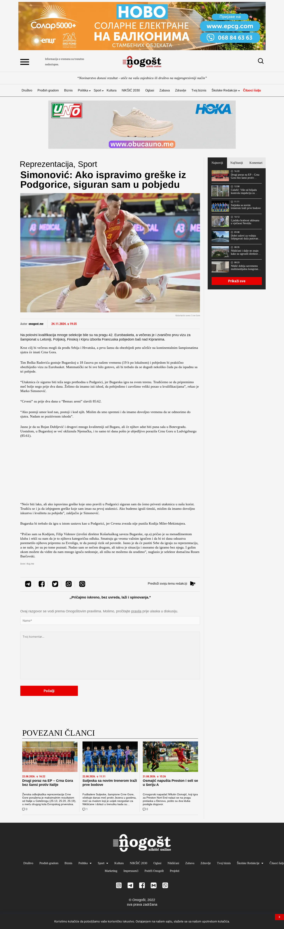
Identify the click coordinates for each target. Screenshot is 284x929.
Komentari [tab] (255, 162)
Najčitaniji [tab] (236, 162)
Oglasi (149, 90)
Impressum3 (130, 870)
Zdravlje (180, 90)
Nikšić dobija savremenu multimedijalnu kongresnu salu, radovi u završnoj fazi (245, 268)
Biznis (68, 90)
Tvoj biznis (198, 90)
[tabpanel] (237, 228)
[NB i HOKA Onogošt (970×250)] (142, 125)
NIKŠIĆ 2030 (131, 90)
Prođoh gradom (48, 90)
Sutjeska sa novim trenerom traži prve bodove (246, 207)
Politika (83, 90)
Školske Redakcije (224, 90)
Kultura (111, 90)
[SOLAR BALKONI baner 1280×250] (142, 26)
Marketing (111, 870)
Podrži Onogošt (154, 870)
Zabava (164, 90)
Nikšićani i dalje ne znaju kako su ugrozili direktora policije (245, 252)
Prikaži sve (236, 281)
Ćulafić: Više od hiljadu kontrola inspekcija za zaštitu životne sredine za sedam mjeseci (244, 192)
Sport (97, 90)
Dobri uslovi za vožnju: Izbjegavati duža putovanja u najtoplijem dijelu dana (245, 237)
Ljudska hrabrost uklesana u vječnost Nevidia (245, 222)
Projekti (174, 870)
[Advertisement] (110, 471)
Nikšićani (173, 863)
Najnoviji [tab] (217, 162)
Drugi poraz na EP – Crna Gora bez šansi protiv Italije (47, 783)
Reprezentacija (46, 164)
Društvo (27, 90)
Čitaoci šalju (252, 90)
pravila (136, 611)
